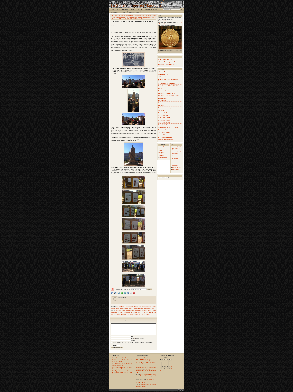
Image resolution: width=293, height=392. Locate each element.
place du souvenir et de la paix (123, 314)
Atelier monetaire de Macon (166, 77)
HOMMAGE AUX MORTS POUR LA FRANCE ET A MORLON (131, 18)
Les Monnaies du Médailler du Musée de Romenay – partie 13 (122, 367)
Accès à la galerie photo (165, 59)
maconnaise (134, 312)
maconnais (129, 312)
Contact (124, 12)
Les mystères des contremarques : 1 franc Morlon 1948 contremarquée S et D (146, 375)
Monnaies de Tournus (164, 122)
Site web (133, 340)
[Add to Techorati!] (121, 293)
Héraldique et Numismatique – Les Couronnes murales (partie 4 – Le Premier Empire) (122, 372)
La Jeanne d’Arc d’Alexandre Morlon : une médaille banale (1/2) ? (146, 370)
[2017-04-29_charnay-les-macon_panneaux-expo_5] (133, 238)
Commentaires (165, 2)
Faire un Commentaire (122, 23)
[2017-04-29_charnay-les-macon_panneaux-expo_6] (133, 252)
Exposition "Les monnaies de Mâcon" (168, 95)
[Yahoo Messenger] (134, 293)
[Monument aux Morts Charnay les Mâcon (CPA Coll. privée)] (133, 59)
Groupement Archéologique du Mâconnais (163, 154)
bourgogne (131, 310)
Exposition (150, 310)
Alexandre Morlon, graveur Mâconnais (169, 62)
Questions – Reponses (164, 130)
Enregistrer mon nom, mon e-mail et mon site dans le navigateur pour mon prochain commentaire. (133, 342)
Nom (132, 336)
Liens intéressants (134, 12)
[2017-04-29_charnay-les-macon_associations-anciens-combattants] (133, 81)
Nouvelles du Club (163, 125)
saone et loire (138, 314)
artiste (127, 310)
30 (171, 368)
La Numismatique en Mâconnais (118, 15)
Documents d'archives (146, 306)
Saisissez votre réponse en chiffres (118, 344)
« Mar (161, 370)
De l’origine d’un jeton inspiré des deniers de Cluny (146, 385)
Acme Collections (163, 146)
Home (112, 9)
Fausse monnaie (162, 98)
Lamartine (161, 105)
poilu (131, 314)
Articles (165, 0)
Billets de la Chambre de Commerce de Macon (169, 80)
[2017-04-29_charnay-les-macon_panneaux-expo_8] (133, 280)
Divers (149, 15)
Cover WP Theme (173, 390)
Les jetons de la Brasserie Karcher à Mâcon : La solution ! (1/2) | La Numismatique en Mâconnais (144, 359)
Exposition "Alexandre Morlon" (122, 17)
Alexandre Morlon (129, 15)
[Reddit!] (131, 293)
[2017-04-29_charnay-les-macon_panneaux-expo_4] (133, 224)
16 (171, 364)
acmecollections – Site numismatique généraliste (177, 153)
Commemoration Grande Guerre (140, 15)
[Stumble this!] (118, 293)
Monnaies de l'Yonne (176, 167)
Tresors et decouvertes (146, 17)
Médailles (140, 17)
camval (136, 310)
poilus (133, 314)
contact (164, 20)
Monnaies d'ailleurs (163, 113)
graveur (116, 312)
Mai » (164, 370)
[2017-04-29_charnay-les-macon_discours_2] (133, 119)
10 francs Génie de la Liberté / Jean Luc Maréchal (176, 148)
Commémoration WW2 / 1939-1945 (168, 86)
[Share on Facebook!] (128, 293)
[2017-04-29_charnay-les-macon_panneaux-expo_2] (133, 196)
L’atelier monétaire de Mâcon (125, 9)
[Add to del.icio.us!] (115, 293)
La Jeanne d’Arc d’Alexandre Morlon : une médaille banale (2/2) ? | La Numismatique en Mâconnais (146, 367)
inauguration (120, 312)
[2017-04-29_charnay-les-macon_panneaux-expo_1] (133, 182)
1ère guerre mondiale (120, 310)
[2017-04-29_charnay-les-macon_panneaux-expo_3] (133, 211)
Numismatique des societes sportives (168, 127)
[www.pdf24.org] (112, 289)
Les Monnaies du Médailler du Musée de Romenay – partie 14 (122, 360)
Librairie (139, 9)
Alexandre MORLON (151, 9)
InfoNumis (174, 161)
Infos (136, 17)
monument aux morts (145, 312)
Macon (125, 312)
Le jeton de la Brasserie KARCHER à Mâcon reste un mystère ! (146, 362)
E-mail (132, 338)
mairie (139, 312)
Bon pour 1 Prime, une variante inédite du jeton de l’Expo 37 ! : (122, 364)
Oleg (124, 297)
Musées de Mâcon (163, 157)
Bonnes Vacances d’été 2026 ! (119, 357)
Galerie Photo (114, 12)
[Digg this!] (112, 293)
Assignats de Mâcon (163, 74)
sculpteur (143, 314)
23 (171, 366)
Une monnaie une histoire (165, 137)
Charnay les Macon (142, 310)
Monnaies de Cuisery (164, 117)
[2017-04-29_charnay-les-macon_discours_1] (133, 100)
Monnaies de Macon (164, 120)
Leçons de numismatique (165, 108)
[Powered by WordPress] (181, 390)
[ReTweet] (124, 293)
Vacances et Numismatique (149, 308)
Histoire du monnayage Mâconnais (167, 64)
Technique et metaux (164, 132)
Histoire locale (132, 17)
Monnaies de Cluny (163, 115)
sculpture (148, 314)
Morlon (151, 312)
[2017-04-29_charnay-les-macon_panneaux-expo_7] (133, 266)
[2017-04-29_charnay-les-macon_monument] (133, 154)
